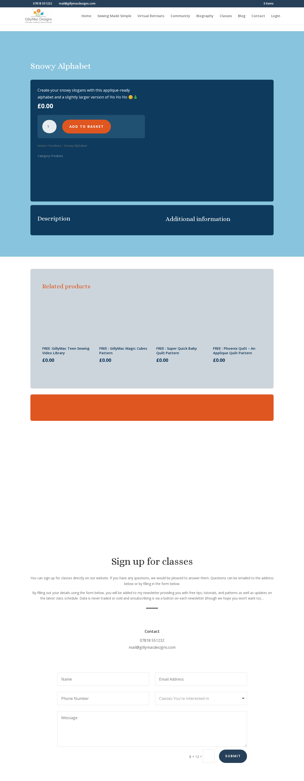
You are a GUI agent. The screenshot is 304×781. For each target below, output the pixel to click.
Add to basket (86, 126)
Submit (233, 756)
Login (275, 16)
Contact (258, 16)
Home (86, 16)
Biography (205, 16)
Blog (241, 16)
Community (180, 16)
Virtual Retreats (151, 16)
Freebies (55, 145)
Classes (226, 16)
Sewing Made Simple (114, 16)
